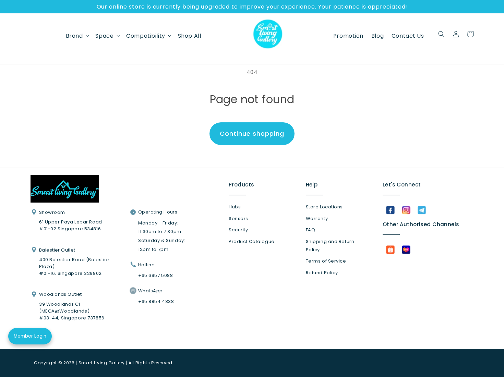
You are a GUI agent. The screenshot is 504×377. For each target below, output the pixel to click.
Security (238, 230)
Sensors (238, 218)
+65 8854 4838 (156, 301)
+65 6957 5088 (155, 275)
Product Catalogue (252, 241)
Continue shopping (252, 133)
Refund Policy (322, 272)
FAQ (310, 230)
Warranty (317, 218)
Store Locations (324, 207)
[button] (77, 35)
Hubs (235, 207)
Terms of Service (326, 261)
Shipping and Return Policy (330, 245)
